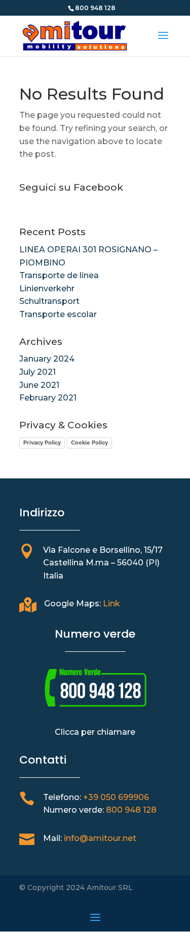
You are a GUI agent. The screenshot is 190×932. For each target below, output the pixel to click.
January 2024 (46, 359)
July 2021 (37, 372)
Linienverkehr (46, 288)
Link (111, 603)
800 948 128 (131, 810)
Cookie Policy (89, 442)
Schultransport (49, 301)
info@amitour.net (100, 838)
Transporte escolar (58, 314)
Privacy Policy (42, 442)
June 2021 (39, 385)
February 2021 (48, 398)
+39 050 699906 (116, 797)
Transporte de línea (59, 275)
